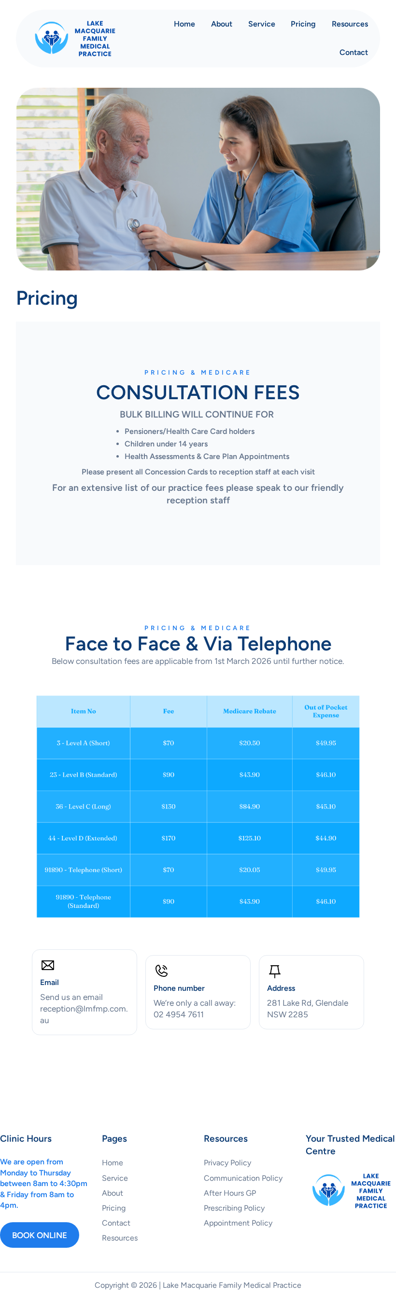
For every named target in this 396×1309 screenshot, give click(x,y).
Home (184, 23)
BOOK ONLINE (39, 1235)
